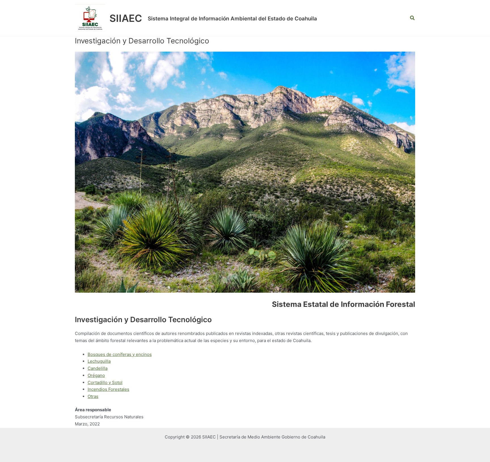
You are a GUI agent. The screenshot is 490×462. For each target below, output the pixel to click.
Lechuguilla (99, 361)
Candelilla (97, 368)
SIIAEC (125, 18)
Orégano (96, 375)
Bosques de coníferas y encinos (120, 354)
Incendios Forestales (108, 389)
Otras (93, 396)
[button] (412, 18)
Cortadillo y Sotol (105, 382)
